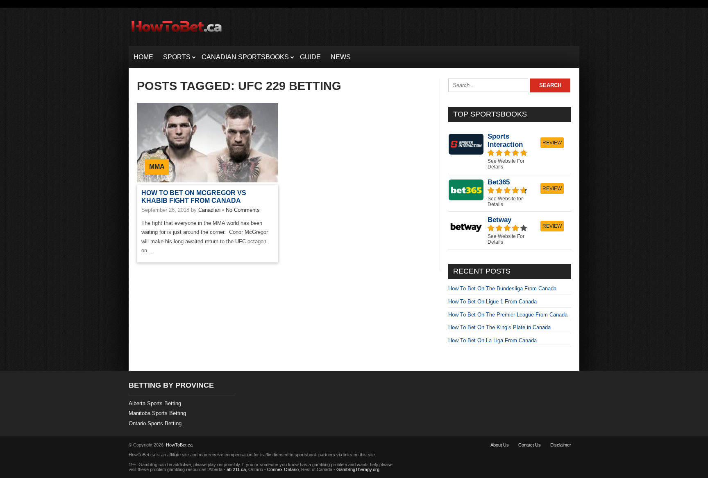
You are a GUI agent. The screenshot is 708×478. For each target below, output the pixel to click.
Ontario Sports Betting (155, 423)
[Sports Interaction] (509, 151)
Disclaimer (560, 444)
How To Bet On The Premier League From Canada (507, 315)
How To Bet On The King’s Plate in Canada (499, 327)
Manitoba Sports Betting (157, 413)
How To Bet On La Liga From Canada (492, 340)
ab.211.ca (236, 469)
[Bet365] (509, 192)
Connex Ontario (283, 469)
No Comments (243, 210)
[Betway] (509, 230)
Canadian (209, 210)
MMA (157, 166)
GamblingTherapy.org (357, 469)
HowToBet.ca (179, 444)
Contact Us (529, 444)
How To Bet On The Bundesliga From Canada (502, 288)
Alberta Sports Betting (155, 403)
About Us (499, 444)
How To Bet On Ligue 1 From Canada (492, 301)
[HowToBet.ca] (177, 35)
